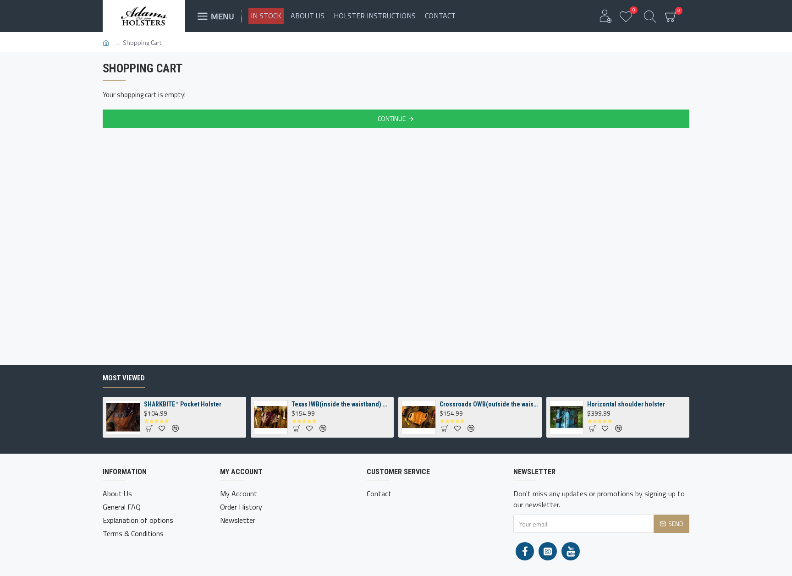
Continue (392, 118)
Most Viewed (124, 378)
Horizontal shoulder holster (626, 404)
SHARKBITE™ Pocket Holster (182, 404)
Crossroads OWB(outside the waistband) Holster (489, 404)
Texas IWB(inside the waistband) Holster (341, 404)
